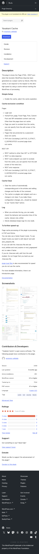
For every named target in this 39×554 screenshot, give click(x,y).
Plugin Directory (7, 8)
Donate (24, 499)
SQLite (34, 395)
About (4, 476)
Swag (23, 503)
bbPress (6, 516)
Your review (6, 433)
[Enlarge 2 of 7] (16, 308)
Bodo (8, 528)
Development (8, 59)
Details (6, 44)
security (29, 395)
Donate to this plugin (9, 464)
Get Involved (25, 493)
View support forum (9, 447)
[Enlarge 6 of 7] (34, 308)
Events (22, 496)
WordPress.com (8, 509)
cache (19, 395)
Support (6, 64)
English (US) (33, 390)
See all (35, 433)
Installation (7, 54)
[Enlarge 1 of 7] (16, 289)
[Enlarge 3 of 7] (16, 316)
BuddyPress (7, 519)
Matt (4, 512)
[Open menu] (36, 3)
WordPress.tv (7, 503)
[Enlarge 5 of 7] (34, 289)
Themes (23, 480)
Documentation (7, 278)
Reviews (7, 49)
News (4, 480)
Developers (6, 499)
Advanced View (7, 400)
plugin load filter (7, 263)
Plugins (22, 483)
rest (24, 395)
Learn (4, 493)
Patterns (23, 486)
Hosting (4, 483)
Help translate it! (32, 14)
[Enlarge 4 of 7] (16, 327)
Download (6, 37)
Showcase (24, 476)
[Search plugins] (22, 20)
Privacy (4, 486)
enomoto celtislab (10, 31)
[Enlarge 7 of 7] (34, 326)
